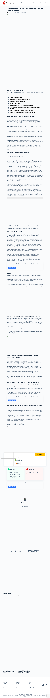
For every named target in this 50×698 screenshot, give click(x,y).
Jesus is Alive (20, 2)
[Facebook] (11, 494)
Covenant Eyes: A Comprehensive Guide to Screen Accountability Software (9, 671)
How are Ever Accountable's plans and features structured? (22, 112)
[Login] (47, 2)
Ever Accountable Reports (15, 103)
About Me (25, 2)
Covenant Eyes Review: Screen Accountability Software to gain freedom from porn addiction (24, 671)
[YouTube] (42, 685)
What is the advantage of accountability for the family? (21, 105)
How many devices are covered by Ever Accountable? (21, 110)
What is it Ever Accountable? (16, 97)
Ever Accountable (19, 454)
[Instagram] (46, 684)
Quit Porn (33, 2)
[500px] (43, 685)
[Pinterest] (29, 494)
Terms (17, 687)
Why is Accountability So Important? (17, 101)
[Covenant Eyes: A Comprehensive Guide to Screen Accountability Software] (9, 632)
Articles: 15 (25, 508)
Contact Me (18, 682)
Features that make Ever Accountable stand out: (20, 99)
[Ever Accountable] (8, 459)
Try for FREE (40, 454)
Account (17, 683)
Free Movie (4, 682)
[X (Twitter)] (20, 494)
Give (38, 2)
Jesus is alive (4, 681)
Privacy (17, 686)
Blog (29, 2)
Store (41, 2)
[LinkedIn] (38, 494)
